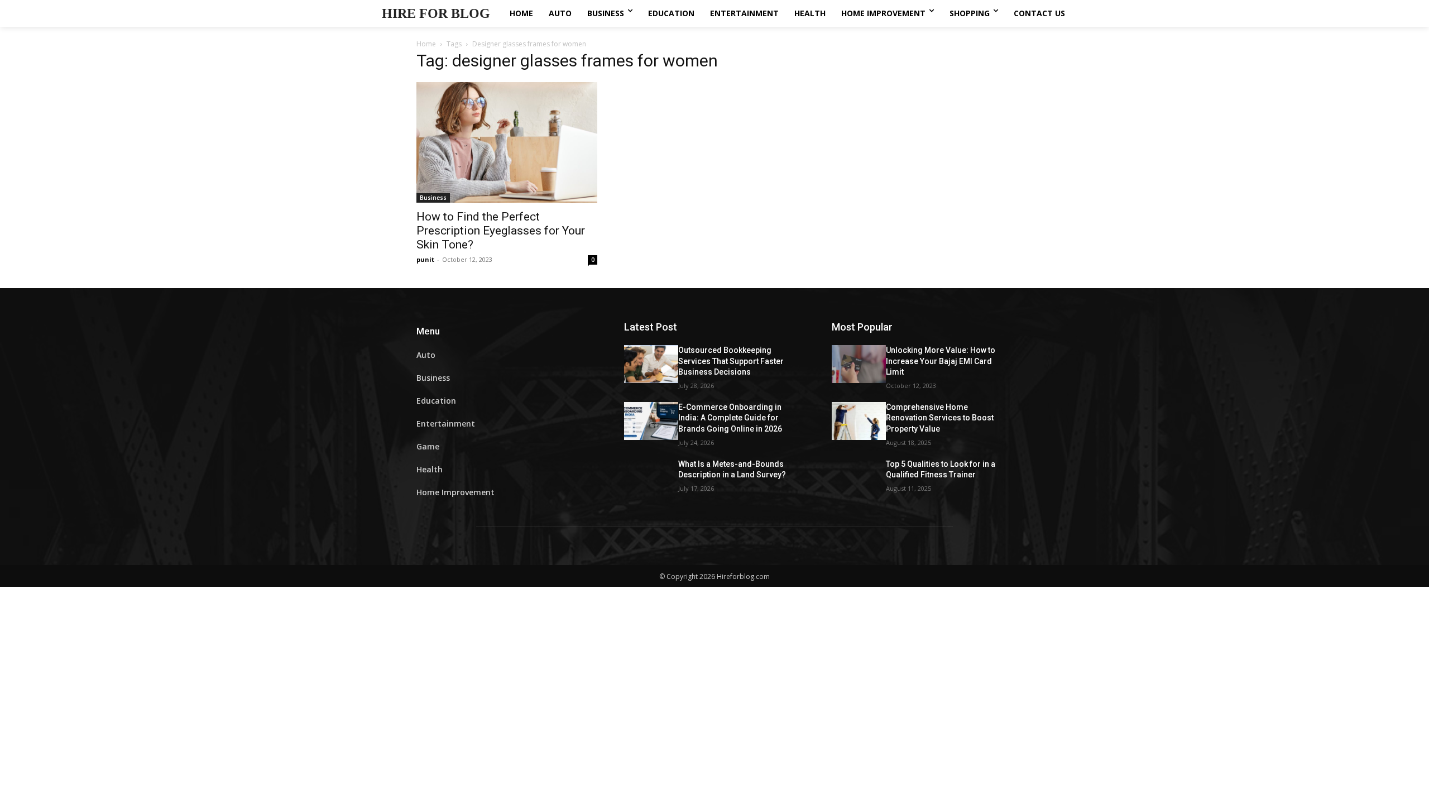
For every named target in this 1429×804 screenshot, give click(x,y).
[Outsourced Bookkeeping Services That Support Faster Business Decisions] (651, 364)
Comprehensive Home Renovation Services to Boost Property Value (940, 418)
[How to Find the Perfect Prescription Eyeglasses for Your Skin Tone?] (506, 142)
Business (433, 198)
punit (425, 259)
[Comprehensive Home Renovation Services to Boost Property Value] (859, 421)
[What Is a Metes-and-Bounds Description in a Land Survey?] (651, 478)
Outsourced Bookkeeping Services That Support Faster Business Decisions (731, 361)
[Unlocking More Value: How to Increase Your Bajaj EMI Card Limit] (859, 364)
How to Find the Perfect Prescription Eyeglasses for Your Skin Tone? (500, 230)
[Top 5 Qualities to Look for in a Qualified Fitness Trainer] (859, 478)
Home (426, 44)
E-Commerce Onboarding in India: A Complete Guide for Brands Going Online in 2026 (730, 418)
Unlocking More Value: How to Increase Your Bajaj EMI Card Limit (940, 361)
